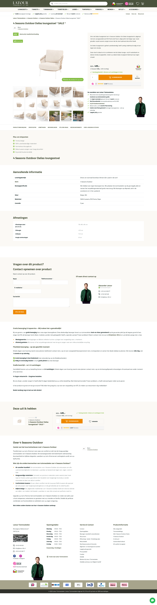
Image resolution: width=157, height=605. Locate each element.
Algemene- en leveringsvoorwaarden (90, 546)
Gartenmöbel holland (119, 541)
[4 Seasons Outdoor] (14, 28)
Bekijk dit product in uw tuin (73, 80)
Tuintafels (86, 9)
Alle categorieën (117, 529)
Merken (110, 9)
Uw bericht (16, 296)
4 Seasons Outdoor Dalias (46, 18)
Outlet (121, 9)
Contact (128, 14)
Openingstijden (84, 531)
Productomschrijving (19, 127)
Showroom (141, 14)
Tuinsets (35, 9)
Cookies (82, 554)
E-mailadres (18, 288)
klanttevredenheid (97, 103)
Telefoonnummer (47, 279)
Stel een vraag (63, 127)
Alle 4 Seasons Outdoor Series (121, 534)
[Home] (20, 4)
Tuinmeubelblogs (118, 531)
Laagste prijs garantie (85, 549)
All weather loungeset (119, 544)
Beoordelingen (52, 127)
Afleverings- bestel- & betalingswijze (90, 539)
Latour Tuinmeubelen (19, 18)
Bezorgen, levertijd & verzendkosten (89, 534)
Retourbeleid (83, 541)
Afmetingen (42, 127)
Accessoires (133, 9)
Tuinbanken (48, 9)
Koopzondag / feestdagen (54, 548)
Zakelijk (82, 557)
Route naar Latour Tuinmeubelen (58, 556)
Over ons (134, 14)
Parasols (98, 9)
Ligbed (74, 9)
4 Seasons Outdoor (32, 18)
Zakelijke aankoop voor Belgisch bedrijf (90, 562)
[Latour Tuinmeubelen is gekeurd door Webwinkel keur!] (129, 3)
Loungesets (22, 9)
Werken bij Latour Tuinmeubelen (89, 559)
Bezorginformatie (76, 127)
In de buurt (116, 539)
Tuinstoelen (62, 9)
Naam (15, 279)
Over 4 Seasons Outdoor (91, 127)
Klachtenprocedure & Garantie (88, 544)
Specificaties (32, 127)
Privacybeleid (83, 551)
